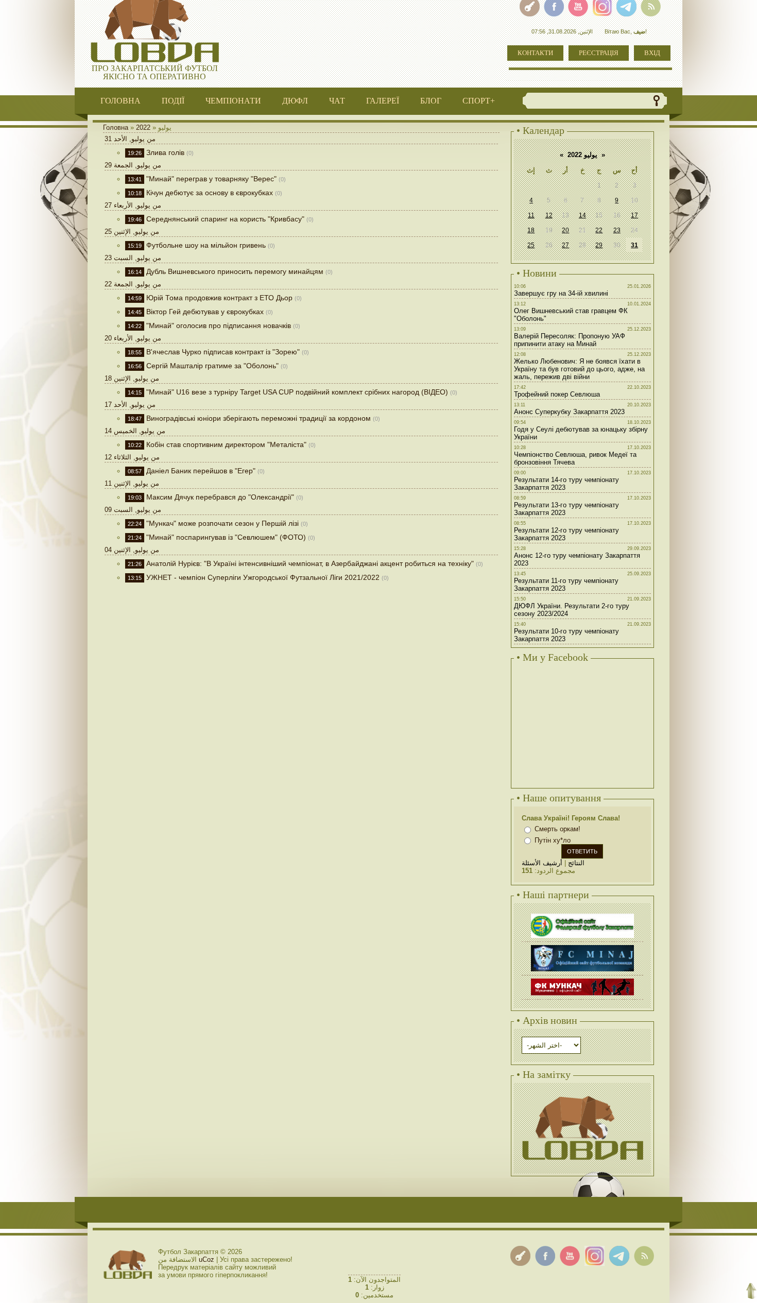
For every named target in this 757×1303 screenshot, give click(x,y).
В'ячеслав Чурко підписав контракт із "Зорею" (223, 352)
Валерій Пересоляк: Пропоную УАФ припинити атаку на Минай (569, 340)
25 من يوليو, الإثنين (132, 231)
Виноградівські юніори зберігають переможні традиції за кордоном (258, 418)
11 (531, 215)
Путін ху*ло (553, 840)
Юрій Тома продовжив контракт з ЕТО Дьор (219, 298)
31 (634, 245)
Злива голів (165, 152)
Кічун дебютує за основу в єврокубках (209, 192)
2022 (143, 127)
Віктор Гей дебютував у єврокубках (205, 311)
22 (599, 230)
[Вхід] (520, 1256)
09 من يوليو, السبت (133, 509)
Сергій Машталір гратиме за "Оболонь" (212, 366)
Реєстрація (598, 53)
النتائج (576, 863)
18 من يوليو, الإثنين (132, 378)
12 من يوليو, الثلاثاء (132, 457)
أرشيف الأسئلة (542, 863)
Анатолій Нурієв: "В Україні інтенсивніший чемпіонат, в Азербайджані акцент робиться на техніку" (310, 563)
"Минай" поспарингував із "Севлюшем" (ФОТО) (226, 537)
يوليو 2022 (582, 155)
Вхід (652, 53)
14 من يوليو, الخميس (135, 431)
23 (617, 230)
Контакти (535, 53)
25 (531, 245)
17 (634, 215)
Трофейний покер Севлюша (557, 394)
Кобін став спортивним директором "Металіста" (226, 444)
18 (531, 230)
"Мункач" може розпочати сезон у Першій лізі (222, 523)
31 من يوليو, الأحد (130, 139)
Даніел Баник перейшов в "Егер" (200, 471)
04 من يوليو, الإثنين (132, 550)
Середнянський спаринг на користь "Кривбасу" (225, 219)
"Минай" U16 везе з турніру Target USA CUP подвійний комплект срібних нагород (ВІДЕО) (297, 392)
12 (549, 215)
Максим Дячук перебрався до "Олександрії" (220, 497)
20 (565, 230)
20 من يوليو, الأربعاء (133, 338)
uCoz (206, 1259)
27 (565, 245)
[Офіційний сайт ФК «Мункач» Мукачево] (582, 980)
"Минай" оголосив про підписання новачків (218, 325)
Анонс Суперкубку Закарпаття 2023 (569, 412)
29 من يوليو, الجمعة (133, 165)
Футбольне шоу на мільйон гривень (206, 245)
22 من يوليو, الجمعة (133, 284)
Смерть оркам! (557, 829)
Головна (115, 127)
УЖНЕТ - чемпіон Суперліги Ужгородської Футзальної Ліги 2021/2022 (263, 577)
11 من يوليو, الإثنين (132, 483)
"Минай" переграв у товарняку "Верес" (211, 179)
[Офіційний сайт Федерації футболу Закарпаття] (582, 915)
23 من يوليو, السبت (133, 258)
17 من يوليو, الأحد (130, 404)
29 (599, 245)
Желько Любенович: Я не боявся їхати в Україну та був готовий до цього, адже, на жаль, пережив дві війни (579, 369)
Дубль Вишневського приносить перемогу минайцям (234, 271)
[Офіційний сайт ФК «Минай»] (582, 946)
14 (582, 215)
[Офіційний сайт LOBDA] (582, 1095)
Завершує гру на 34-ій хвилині (561, 293)
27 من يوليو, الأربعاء (133, 205)
